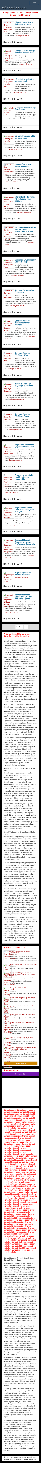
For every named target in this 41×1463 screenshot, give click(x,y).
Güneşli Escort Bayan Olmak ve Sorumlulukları (20, 952)
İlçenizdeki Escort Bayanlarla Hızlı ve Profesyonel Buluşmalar (25, 542)
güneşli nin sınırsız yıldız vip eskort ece (25, 137)
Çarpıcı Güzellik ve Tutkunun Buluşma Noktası (23, 323)
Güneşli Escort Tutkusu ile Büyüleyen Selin (24, 23)
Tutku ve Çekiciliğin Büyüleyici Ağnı (23, 354)
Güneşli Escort (15, 7)
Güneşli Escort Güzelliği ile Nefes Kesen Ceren (25, 52)
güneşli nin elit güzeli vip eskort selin (25, 108)
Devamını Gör (20, 1074)
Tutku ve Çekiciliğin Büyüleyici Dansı (23, 415)
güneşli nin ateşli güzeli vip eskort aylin (25, 80)
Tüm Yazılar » (20, 1063)
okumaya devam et (22, 35)
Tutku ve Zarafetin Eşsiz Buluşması (25, 291)
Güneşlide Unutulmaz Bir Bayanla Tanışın (25, 261)
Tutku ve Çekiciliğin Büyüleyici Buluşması (24, 385)
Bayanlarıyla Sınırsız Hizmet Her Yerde (23, 573)
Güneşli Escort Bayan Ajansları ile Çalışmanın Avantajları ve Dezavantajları (23, 973)
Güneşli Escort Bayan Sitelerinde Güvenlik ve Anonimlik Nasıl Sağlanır (23, 1048)
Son (25, 627)
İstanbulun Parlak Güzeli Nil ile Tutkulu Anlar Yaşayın (25, 199)
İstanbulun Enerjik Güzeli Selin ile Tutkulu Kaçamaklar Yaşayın (25, 229)
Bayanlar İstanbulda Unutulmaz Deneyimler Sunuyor (24, 509)
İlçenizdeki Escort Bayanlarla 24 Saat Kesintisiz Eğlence (23, 597)
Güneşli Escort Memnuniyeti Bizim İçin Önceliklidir (22, 1023)
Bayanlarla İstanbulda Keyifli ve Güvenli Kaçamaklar (24, 477)
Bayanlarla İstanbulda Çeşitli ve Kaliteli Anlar (24, 446)
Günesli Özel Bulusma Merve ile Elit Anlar (24, 165)
